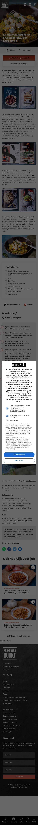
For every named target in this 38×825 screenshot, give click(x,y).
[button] (19, 420)
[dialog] (19, 412)
